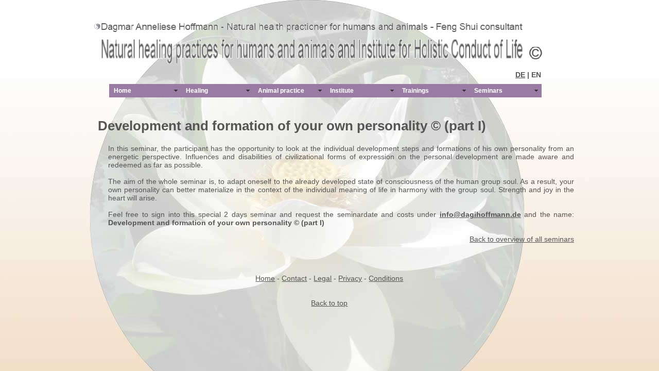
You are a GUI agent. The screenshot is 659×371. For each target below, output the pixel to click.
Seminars (488, 90)
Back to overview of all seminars (522, 239)
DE (520, 75)
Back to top (329, 303)
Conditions (386, 278)
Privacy (350, 278)
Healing (197, 90)
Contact (294, 278)
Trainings (415, 90)
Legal (323, 278)
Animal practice (281, 90)
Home (122, 90)
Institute (342, 90)
